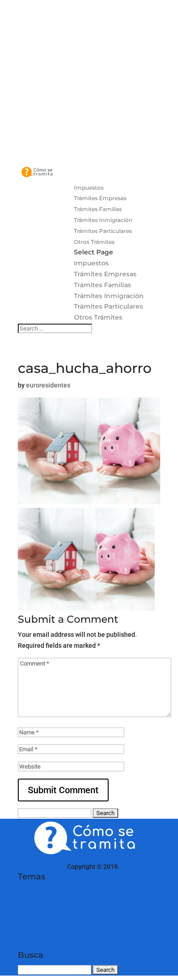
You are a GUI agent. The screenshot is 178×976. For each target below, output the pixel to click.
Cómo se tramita (42, 866)
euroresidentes (48, 385)
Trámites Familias (98, 209)
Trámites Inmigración (103, 220)
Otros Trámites (94, 241)
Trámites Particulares (103, 230)
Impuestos (89, 187)
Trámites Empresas (100, 198)
